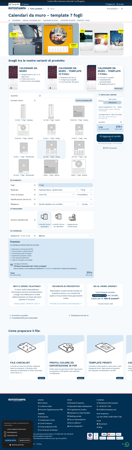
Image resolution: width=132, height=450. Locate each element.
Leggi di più (16, 425)
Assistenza (113, 9)
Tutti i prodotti (36, 9)
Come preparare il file (48, 427)
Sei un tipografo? (76, 426)
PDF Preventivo (111, 148)
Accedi (121, 4)
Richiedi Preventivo (76, 403)
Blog (100, 427)
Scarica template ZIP (84, 100)
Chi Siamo (43, 403)
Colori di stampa (17, 195)
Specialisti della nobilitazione (80, 406)
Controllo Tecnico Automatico (45, 225)
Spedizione (20, 236)
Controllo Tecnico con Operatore (58, 225)
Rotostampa (17, 9)
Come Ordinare (45, 423)
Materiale (15, 190)
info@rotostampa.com (107, 409)
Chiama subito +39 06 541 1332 (26, 303)
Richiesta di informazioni (108, 403)
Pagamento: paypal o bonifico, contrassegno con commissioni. (109, 109)
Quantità (14, 96)
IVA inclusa (112, 99)
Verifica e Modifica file (19, 220)
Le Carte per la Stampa (48, 430)
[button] (5, 429)
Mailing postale (75, 416)
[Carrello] (122, 9)
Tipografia (15, 4)
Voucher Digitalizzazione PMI (51, 409)
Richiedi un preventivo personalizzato (65, 303)
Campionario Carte (47, 420)
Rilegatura (15, 204)
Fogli (13, 185)
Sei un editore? (75, 423)
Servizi (26, 4)
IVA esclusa (112, 102)
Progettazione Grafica (78, 409)
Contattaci (48, 268)
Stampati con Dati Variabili (79, 413)
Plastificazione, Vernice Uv (21, 199)
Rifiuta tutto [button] (24, 440)
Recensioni (102, 424)
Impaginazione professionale (72, 225)
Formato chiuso (17, 100)
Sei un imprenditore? (77, 419)
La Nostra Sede (45, 406)
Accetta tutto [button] (10, 440)
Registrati (111, 4)
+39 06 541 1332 (104, 406)
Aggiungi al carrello (111, 136)
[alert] (17, 434)
